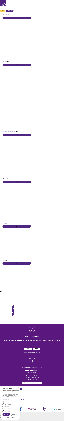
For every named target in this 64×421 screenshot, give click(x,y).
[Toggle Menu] (16, 18)
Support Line (10, 10)
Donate (2, 10)
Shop (36, 348)
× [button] (18, 387)
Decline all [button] (14, 414)
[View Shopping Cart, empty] (1, 292)
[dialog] (10, 403)
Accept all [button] (6, 414)
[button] (8, 15)
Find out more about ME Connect (32, 383)
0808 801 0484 (32, 372)
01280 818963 (36, 352)
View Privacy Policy (5, 399)
